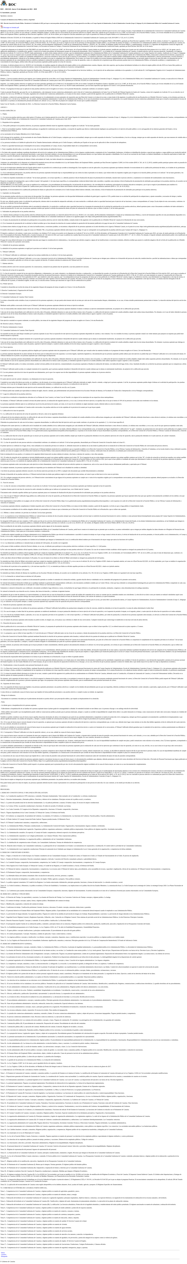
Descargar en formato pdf (11, 27)
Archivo (3, 1254)
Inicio (3, 1252)
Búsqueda (4, 1256)
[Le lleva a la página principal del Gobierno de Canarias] (4, 3)
